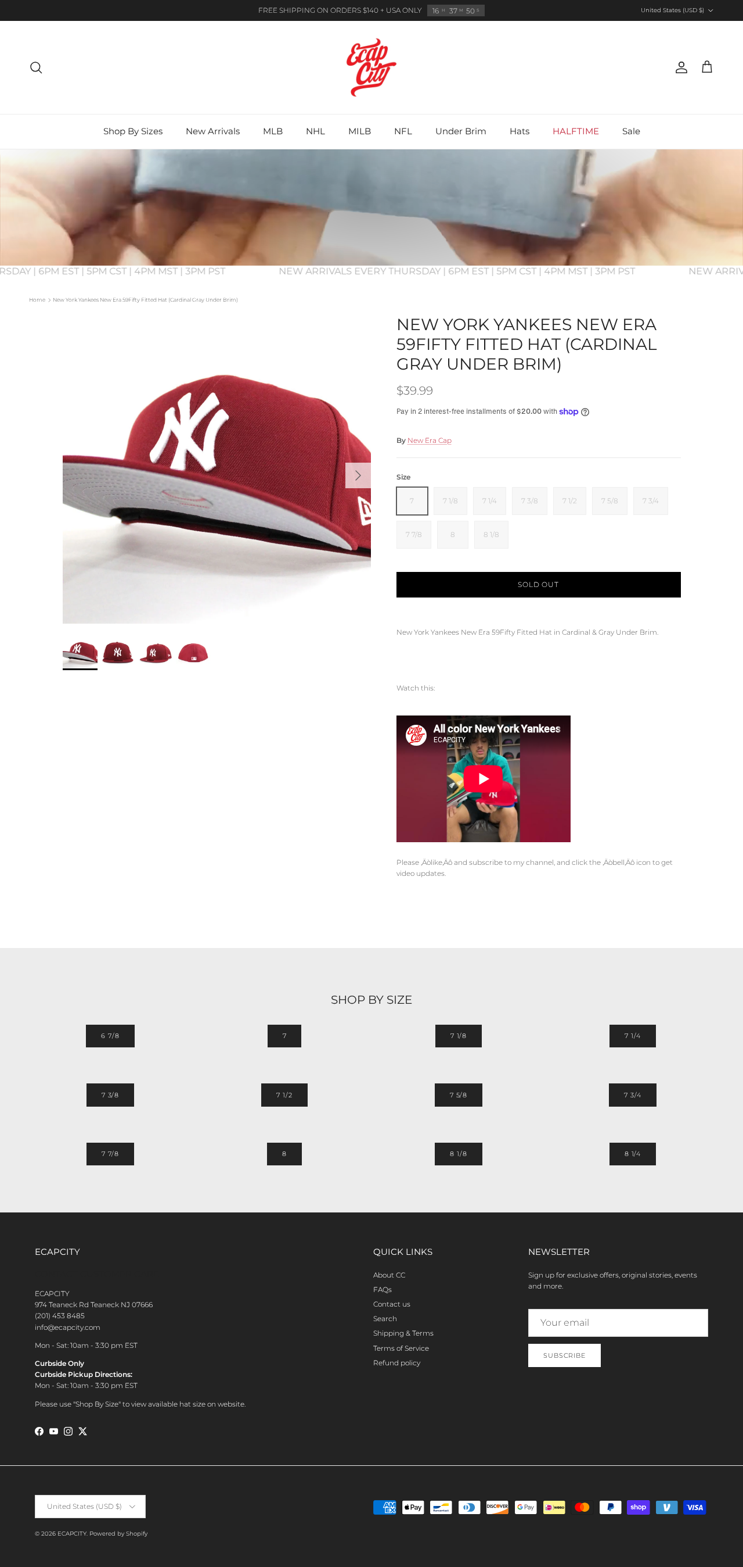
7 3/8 (110, 1095)
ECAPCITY (71, 1533)
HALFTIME (576, 131)
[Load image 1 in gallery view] (217, 469)
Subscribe (564, 1355)
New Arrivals (213, 131)
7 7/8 (110, 1154)
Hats (519, 131)
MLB (273, 131)
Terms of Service (401, 1348)
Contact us (391, 1304)
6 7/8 (110, 1036)
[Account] (679, 67)
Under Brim (460, 131)
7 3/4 (632, 1095)
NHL (315, 131)
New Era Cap (429, 440)
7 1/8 (458, 1036)
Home (37, 299)
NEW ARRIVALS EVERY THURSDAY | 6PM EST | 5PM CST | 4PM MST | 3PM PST (471, 271)
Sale (631, 131)
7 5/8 (458, 1095)
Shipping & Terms (403, 1333)
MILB (359, 131)
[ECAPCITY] (371, 67)
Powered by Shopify (118, 1533)
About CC (389, 1275)
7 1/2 (284, 1095)
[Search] (36, 67)
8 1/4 (633, 1154)
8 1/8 (458, 1154)
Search (385, 1318)
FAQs (382, 1289)
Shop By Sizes (133, 131)
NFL (403, 131)
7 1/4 (632, 1036)
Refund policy (396, 1362)
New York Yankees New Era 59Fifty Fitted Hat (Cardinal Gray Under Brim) (145, 299)
